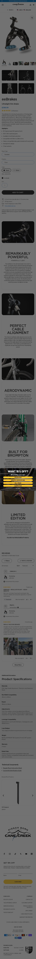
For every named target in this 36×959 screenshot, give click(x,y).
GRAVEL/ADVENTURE (18, 480)
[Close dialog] (35, 469)
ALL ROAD (18, 483)
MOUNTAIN (18, 477)
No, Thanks (18, 488)
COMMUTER (18, 486)
